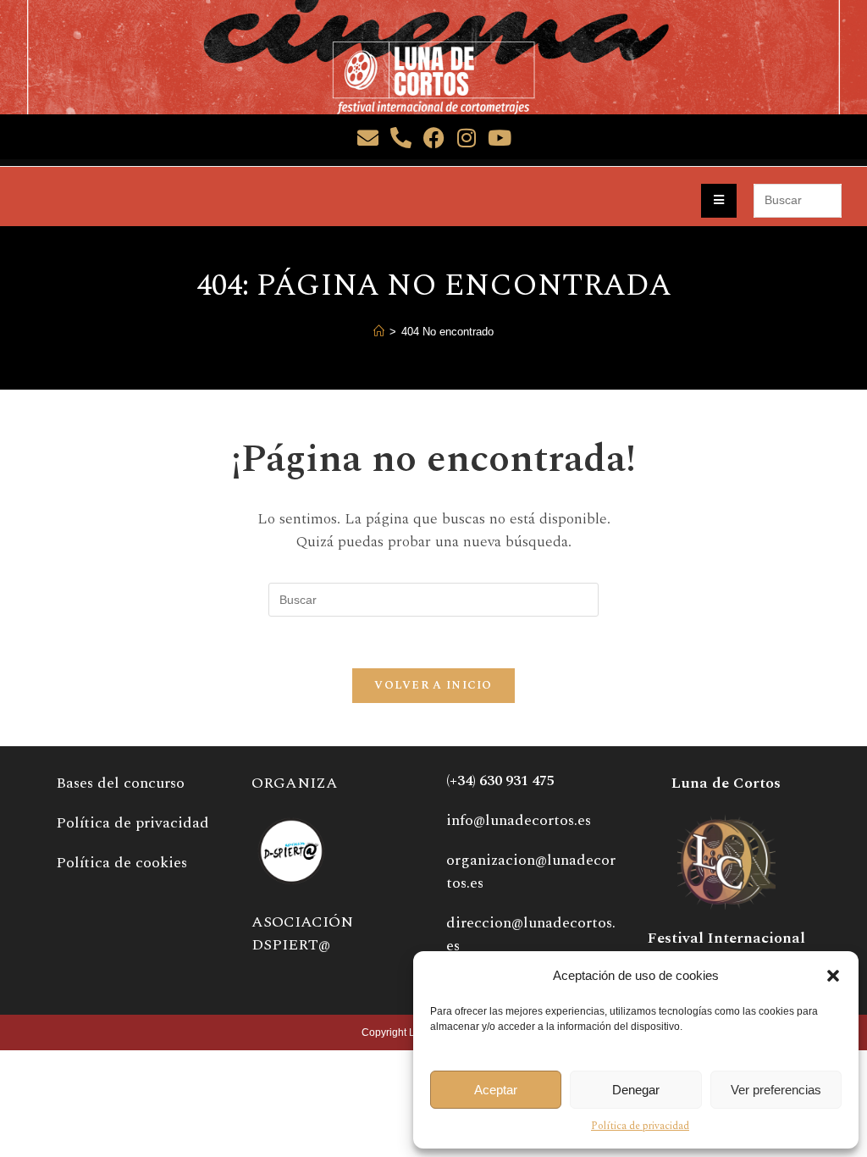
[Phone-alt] (400, 137)
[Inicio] (378, 332)
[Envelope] (367, 137)
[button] (833, 975)
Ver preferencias (776, 1089)
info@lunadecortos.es (518, 820)
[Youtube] (500, 137)
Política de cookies (121, 862)
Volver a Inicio (433, 685)
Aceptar (495, 1089)
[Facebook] (434, 137)
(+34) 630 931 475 (500, 781)
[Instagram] (467, 137)
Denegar (636, 1089)
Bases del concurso (120, 783)
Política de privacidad (640, 1126)
